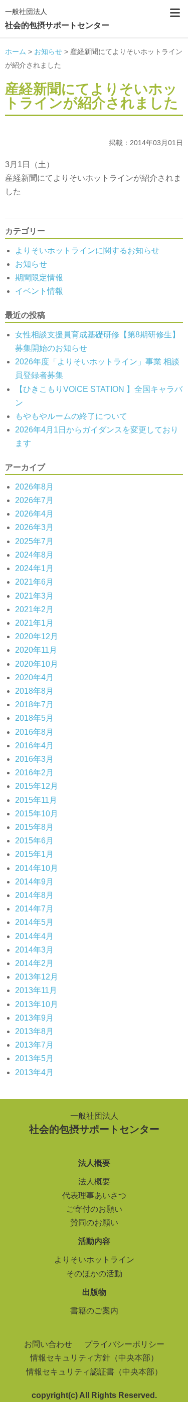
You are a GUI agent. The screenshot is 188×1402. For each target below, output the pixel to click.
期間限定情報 (39, 277)
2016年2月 (34, 772)
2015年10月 (36, 813)
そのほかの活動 (94, 1273)
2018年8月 (34, 691)
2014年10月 (36, 868)
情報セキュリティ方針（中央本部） (94, 1357)
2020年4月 (34, 677)
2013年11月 (36, 990)
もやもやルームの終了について (71, 416)
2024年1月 (34, 568)
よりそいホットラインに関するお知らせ (87, 250)
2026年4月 (34, 514)
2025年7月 (34, 541)
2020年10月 (36, 664)
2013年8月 (34, 1031)
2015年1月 (34, 854)
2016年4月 (34, 745)
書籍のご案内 (94, 1310)
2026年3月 (34, 527)
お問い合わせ (48, 1344)
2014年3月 (34, 950)
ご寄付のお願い (94, 1209)
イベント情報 (39, 291)
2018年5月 (34, 718)
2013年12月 (36, 977)
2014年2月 (34, 963)
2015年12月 (36, 786)
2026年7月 (34, 500)
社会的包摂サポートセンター (57, 19)
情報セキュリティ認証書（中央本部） (94, 1371)
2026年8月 (34, 487)
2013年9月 (34, 1018)
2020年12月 (36, 636)
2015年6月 (34, 840)
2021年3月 (34, 596)
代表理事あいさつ (94, 1195)
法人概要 (94, 1181)
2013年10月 (36, 1004)
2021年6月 (34, 582)
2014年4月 (34, 936)
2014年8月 (34, 895)
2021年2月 (34, 609)
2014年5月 (34, 922)
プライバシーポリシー (124, 1344)
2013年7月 (34, 1045)
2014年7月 (34, 908)
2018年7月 (34, 704)
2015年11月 (36, 800)
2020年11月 (36, 650)
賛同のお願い (94, 1222)
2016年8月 (34, 732)
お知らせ (31, 264)
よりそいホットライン (94, 1259)
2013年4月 (34, 1072)
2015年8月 (34, 827)
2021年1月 (34, 623)
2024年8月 (34, 555)
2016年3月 (34, 759)
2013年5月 (34, 1058)
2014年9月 (34, 881)
